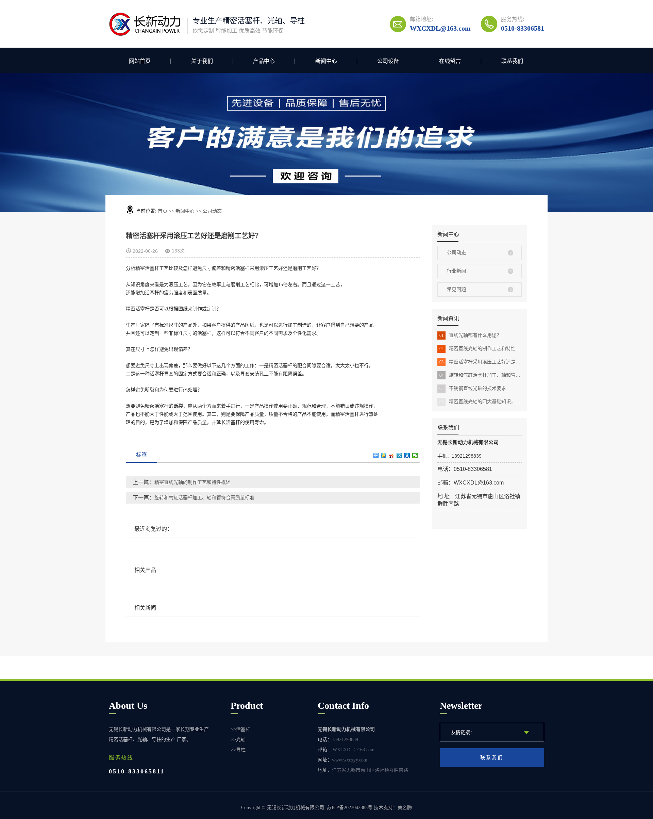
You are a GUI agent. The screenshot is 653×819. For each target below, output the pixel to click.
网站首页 (140, 61)
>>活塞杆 (240, 729)
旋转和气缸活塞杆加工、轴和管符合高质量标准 (480, 375)
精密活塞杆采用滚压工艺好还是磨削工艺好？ (480, 361)
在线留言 (450, 61)
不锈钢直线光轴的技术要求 (472, 388)
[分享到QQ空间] (384, 455)
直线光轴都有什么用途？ (470, 335)
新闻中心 (326, 61)
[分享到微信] (415, 455)
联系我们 (512, 61)
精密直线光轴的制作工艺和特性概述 (480, 348)
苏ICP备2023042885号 (349, 807)
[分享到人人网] (407, 455)
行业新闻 (456, 271)
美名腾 (405, 807)
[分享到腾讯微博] (399, 455)
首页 (162, 211)
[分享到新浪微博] (392, 455)
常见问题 (456, 289)
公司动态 (212, 211)
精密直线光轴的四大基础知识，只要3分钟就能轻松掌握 (480, 401)
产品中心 (264, 61)
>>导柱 (238, 749)
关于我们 (202, 61)
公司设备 (388, 61)
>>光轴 (238, 739)
